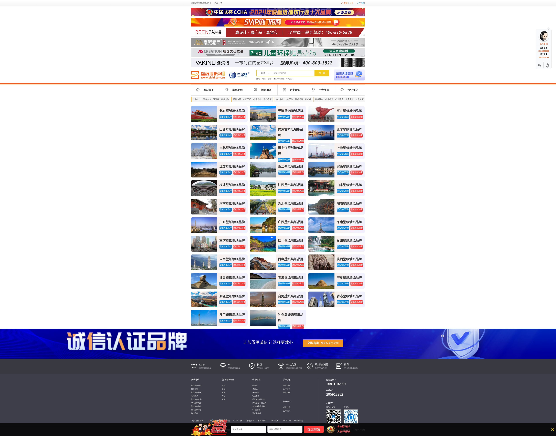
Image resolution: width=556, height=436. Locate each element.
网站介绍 (286, 385)
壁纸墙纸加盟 (239, 117)
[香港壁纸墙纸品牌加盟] (321, 299)
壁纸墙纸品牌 (226, 117)
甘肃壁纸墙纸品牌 (232, 277)
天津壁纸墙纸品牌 (290, 111)
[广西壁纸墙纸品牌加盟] (263, 225)
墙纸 (264, 79)
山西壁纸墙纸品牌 (232, 129)
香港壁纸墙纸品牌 (349, 296)
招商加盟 (266, 89)
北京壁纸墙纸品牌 (232, 111)
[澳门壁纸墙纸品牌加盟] (204, 318)
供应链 (216, 99)
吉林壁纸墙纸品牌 (232, 148)
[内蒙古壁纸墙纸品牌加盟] (263, 132)
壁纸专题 (237, 99)
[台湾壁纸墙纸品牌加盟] (263, 299)
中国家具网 (274, 421)
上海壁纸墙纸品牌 (349, 148)
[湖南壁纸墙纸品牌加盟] (321, 207)
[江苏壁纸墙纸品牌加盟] (204, 169)
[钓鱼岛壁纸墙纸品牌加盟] (263, 318)
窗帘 (223, 399)
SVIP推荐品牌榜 (258, 406)
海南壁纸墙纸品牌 (349, 222)
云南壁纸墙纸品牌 (232, 259)
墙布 (269, 79)
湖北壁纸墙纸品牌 (290, 203)
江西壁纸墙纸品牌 (290, 185)
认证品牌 (299, 99)
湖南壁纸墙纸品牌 (349, 203)
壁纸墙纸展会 (196, 403)
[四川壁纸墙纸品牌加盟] (263, 244)
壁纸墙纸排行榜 (258, 399)
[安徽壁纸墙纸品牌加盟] (321, 169)
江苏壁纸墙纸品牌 (232, 166)
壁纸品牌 (237, 89)
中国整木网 (286, 421)
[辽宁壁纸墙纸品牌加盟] (321, 132)
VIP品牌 (289, 99)
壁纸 (258, 79)
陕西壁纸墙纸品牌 (349, 259)
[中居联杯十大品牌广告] (278, 12)
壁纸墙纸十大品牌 (259, 403)
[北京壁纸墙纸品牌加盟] (204, 114)
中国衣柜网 (262, 421)
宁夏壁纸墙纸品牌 (349, 277)
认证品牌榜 (256, 413)
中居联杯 (289, 79)
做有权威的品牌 (323, 343)
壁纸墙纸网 (204, 3)
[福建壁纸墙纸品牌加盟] (204, 188)
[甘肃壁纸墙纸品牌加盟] (204, 281)
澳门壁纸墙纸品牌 (232, 314)
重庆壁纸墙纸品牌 (232, 240)
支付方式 (286, 411)
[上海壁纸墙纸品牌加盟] (321, 151)
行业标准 (329, 99)
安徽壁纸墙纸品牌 (349, 166)
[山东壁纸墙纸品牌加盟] (321, 188)
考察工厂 (247, 99)
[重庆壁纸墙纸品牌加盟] (204, 244)
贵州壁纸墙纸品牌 (349, 240)
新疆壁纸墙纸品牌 (232, 296)
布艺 (223, 396)
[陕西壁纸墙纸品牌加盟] (321, 262)
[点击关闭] (548, 29)
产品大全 (197, 99)
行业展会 (353, 89)
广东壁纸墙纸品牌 (232, 222)
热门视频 (267, 99)
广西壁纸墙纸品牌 (290, 222)
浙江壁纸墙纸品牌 (290, 166)
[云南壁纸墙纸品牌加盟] (204, 262)
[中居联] (239, 75)
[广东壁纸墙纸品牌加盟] (204, 225)
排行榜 (308, 99)
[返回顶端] (547, 65)
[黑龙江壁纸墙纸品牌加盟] (263, 151)
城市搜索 (360, 99)
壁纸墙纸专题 (196, 410)
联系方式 (286, 407)
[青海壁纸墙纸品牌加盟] (263, 281)
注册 (352, 3)
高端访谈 (207, 99)
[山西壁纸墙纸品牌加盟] (204, 132)
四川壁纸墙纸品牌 (290, 240)
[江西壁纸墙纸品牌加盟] (263, 188)
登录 (346, 3)
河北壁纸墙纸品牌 (349, 111)
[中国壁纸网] (209, 75)
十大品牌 (324, 89)
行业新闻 (295, 89)
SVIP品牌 (279, 99)
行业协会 (257, 99)
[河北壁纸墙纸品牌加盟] (321, 114)
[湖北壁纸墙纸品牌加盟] (263, 207)
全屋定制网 (298, 421)
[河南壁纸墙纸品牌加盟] (204, 207)
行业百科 (319, 99)
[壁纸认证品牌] (349, 75)
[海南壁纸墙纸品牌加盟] (321, 225)
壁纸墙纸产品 (196, 399)
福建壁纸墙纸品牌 (232, 185)
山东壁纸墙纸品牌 (349, 185)
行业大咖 (225, 99)
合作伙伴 (286, 389)
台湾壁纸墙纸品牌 (290, 296)
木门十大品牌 (279, 79)
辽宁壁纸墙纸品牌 (349, 129)
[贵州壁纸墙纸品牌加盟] (321, 244)
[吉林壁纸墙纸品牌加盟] (204, 151)
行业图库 (339, 99)
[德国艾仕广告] (278, 52)
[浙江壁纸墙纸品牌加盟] (263, 169)
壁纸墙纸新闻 (196, 392)
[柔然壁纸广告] (278, 32)
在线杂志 (255, 392)
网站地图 (286, 392)
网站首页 (208, 89)
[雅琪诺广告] (278, 63)
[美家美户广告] (278, 42)
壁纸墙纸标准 (196, 406)
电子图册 (349, 99)
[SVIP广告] (278, 22)
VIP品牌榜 (256, 410)
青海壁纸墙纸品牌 (290, 277)
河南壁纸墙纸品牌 (232, 203)
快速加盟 (194, 389)
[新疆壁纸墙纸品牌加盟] (204, 299)
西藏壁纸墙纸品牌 (290, 259)
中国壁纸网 (250, 421)
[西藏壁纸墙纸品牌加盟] (263, 262)
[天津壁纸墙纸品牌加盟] (263, 114)
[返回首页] (539, 65)
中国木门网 (237, 421)
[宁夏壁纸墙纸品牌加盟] (321, 281)
